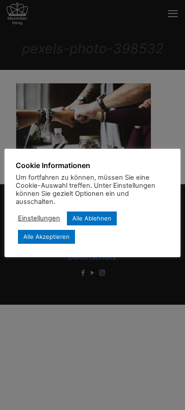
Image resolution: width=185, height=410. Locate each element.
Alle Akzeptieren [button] (46, 236)
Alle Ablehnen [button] (91, 218)
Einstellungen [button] (39, 218)
